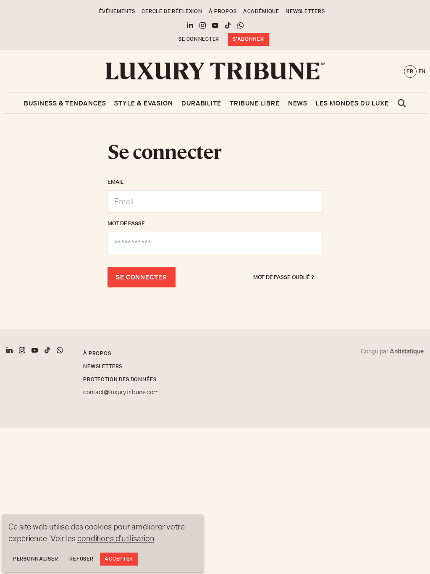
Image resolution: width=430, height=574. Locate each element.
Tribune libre (255, 103)
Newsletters (305, 11)
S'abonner (248, 38)
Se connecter (198, 38)
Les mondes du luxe (352, 103)
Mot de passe (126, 223)
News (298, 103)
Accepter (119, 558)
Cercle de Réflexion (172, 11)
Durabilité (201, 103)
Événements (117, 11)
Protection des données (119, 379)
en (422, 71)
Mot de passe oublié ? (283, 277)
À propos (223, 11)
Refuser (81, 558)
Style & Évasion (143, 103)
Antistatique (407, 351)
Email (115, 181)
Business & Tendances (65, 103)
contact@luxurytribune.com (121, 392)
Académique (261, 11)
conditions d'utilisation (116, 538)
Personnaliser (35, 558)
